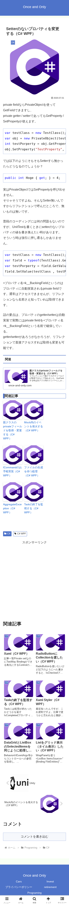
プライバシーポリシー (18, 887)
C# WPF (21, 533)
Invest (50, 881)
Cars (19, 881)
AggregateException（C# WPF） (12, 508)
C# (8, 533)
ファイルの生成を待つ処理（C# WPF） (33, 471)
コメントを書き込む (34, 836)
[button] (61, 627)
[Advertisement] (34, 579)
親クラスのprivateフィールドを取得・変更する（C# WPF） (12, 430)
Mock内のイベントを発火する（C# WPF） (33, 426)
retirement (50, 887)
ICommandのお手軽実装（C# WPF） (12, 471)
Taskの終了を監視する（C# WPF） (33, 508)
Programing (34, 892)
